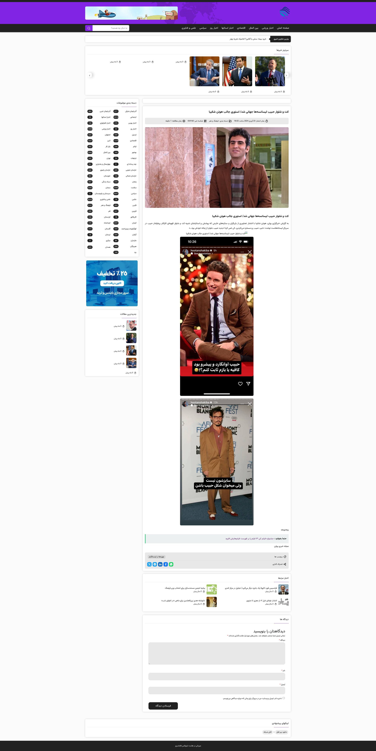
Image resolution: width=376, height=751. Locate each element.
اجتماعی (124, 117)
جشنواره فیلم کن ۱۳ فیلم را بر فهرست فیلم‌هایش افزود (249, 538)
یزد (125, 252)
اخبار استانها (228, 28)
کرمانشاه (99, 222)
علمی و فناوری (189, 28)
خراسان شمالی (125, 175)
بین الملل (253, 28)
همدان (99, 247)
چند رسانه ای (125, 164)
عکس (125, 199)
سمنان (99, 187)
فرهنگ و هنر (214, 121)
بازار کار (99, 146)
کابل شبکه (268, 732)
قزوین (125, 211)
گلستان (99, 228)
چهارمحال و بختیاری (99, 164)
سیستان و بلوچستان (99, 193)
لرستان (99, 234)
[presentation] (286, 75)
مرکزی (99, 240)
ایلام (125, 146)
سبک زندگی (99, 181)
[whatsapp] (171, 564)
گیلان (125, 234)
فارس (125, 205)
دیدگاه (282, 640)
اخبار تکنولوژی (99, 123)
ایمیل (282, 684)
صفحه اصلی (283, 28)
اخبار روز (214, 28)
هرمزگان (125, 246)
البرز (99, 140)
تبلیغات (125, 158)
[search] (89, 28)
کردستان (99, 217)
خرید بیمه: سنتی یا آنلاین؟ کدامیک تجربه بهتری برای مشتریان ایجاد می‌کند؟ (236, 39)
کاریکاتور (125, 217)
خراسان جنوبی (125, 170)
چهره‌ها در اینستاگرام (156, 556)
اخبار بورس (125, 123)
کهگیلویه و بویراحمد (125, 228)
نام (283, 670)
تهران (99, 158)
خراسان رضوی (99, 170)
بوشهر (125, 152)
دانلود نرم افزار (281, 732)
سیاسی (202, 28)
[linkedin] (160, 564)
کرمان (125, 222)
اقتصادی (241, 28)
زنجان (125, 181)
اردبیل (125, 134)
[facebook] (165, 564)
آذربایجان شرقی (125, 111)
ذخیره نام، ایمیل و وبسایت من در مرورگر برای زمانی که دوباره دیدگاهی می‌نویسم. (252, 698)
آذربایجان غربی (99, 111)
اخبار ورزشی (267, 28)
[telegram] (155, 564)
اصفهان (99, 134)
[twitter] (149, 564)
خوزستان (99, 175)
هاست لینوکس (187, 745)
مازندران (125, 240)
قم (99, 211)
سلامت (125, 187)
